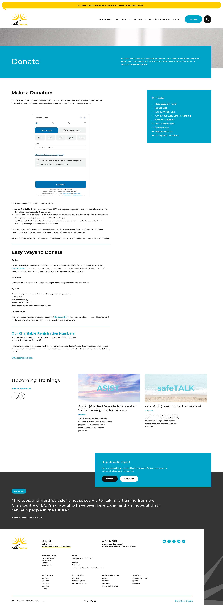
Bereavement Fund (166, 104)
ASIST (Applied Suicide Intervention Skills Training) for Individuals (108, 408)
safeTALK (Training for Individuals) (173, 406)
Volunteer (138, 19)
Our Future (45, 583)
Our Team (45, 586)
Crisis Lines (75, 578)
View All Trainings (20, 388)
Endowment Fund (165, 112)
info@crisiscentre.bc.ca (82, 558)
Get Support (122, 19)
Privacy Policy (90, 601)
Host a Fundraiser (164, 123)
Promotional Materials (110, 586)
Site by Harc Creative (184, 601)
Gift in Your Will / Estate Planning (173, 116)
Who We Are (104, 19)
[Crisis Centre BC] (19, 25)
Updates (177, 19)
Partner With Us (164, 131)
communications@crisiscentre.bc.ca (88, 568)
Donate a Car (61, 317)
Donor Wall (161, 108)
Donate (193, 19)
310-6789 (109, 541)
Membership (162, 127)
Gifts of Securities (165, 119)
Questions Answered (159, 19)
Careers (44, 588)
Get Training (106, 583)
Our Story (45, 578)
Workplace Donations (167, 135)
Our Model (45, 580)
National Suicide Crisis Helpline (56, 546)
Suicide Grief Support (79, 583)
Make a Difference (110, 575)
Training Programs (78, 580)
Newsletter (136, 583)
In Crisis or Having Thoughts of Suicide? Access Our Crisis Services (108, 5)
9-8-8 (46, 541)
